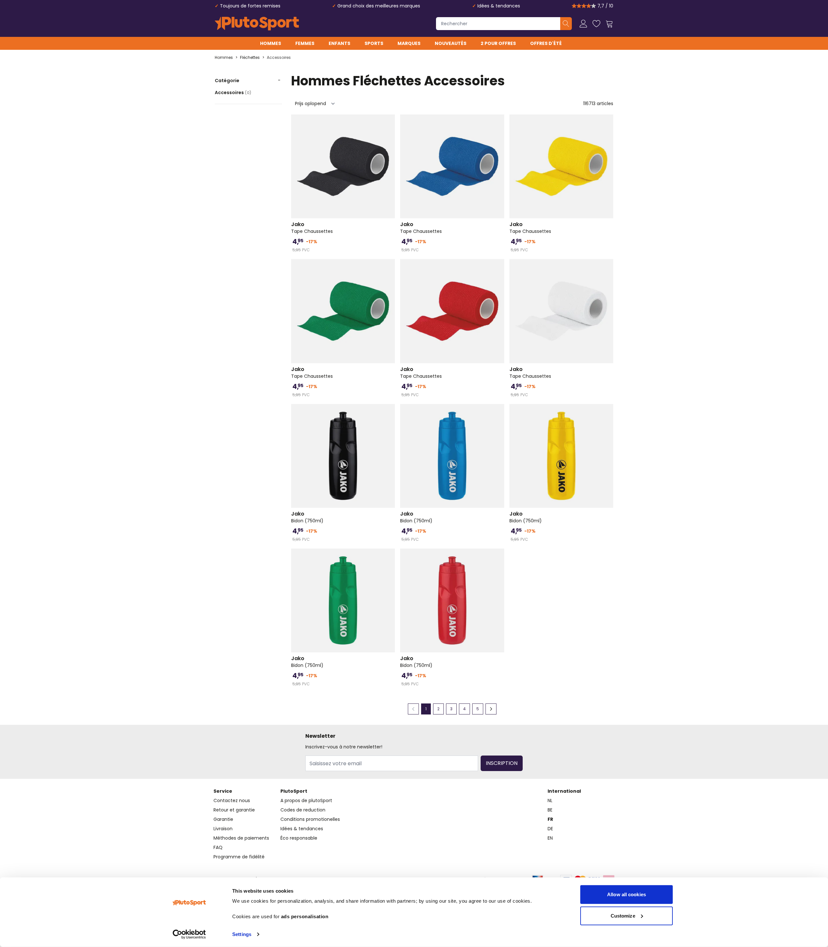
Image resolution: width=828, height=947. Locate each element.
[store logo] (257, 23)
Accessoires (279, 57)
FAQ (218, 847)
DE (550, 828)
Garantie (223, 819)
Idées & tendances (498, 6)
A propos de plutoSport (306, 800)
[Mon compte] (583, 23)
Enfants (339, 43)
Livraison (223, 828)
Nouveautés (450, 43)
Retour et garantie (234, 810)
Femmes (304, 43)
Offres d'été (546, 43)
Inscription (502, 763)
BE (550, 810)
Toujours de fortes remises (250, 6)
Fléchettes (250, 57)
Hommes (270, 43)
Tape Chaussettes (312, 227)
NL (550, 800)
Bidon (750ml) (307, 517)
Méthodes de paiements (241, 838)
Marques (409, 43)
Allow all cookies (626, 894)
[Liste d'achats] (596, 23)
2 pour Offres (498, 43)
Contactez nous (231, 800)
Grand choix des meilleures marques (378, 6)
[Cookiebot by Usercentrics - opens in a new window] (189, 934)
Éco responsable (298, 838)
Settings (241, 934)
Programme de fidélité (239, 857)
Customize (623, 915)
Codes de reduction (302, 810)
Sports (374, 43)
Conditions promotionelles (310, 819)
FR (550, 819)
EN (550, 838)
